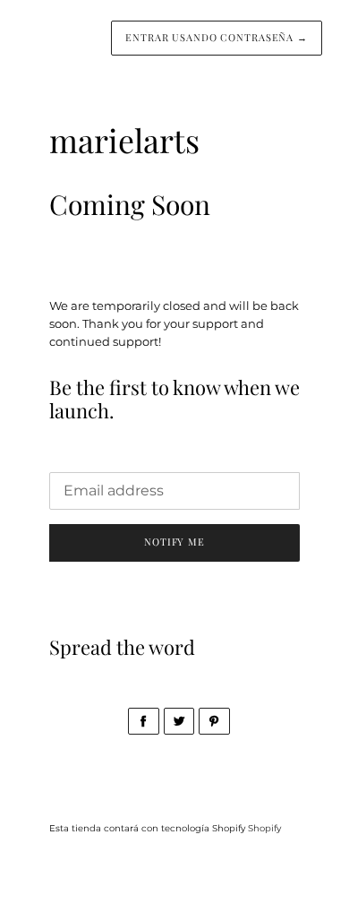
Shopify (264, 828)
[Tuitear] (179, 721)
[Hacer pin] (214, 721)
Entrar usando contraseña (216, 37)
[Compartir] (143, 721)
